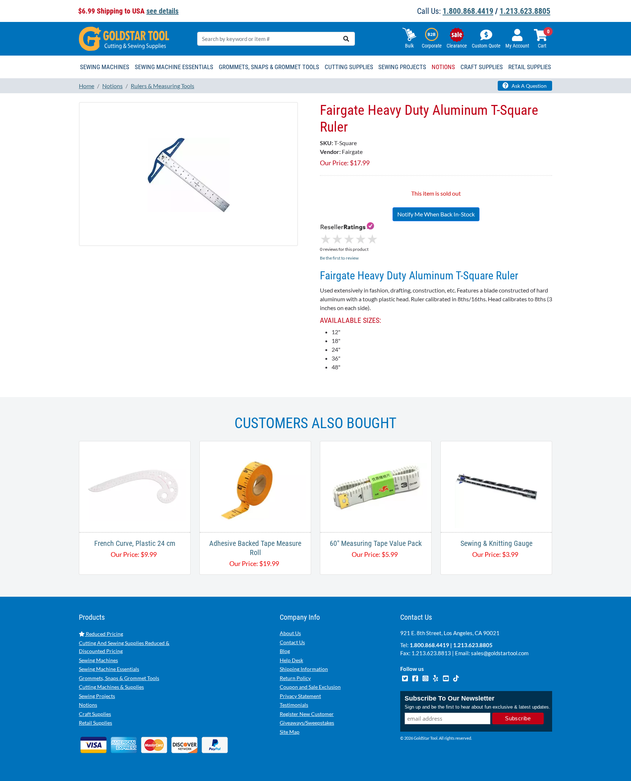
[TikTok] (455, 677)
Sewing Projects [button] (402, 67)
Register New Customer (307, 714)
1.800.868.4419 (468, 11)
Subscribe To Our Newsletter (449, 698)
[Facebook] (415, 677)
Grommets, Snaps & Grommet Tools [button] (269, 67)
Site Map (289, 732)
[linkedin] (436, 677)
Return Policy (295, 678)
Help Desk (291, 660)
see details (162, 11)
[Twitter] (405, 677)
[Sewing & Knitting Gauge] (496, 485)
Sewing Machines (98, 660)
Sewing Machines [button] (104, 67)
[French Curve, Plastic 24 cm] (135, 485)
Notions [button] (443, 67)
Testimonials (294, 705)
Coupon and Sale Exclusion (310, 687)
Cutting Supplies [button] (349, 67)
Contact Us (292, 642)
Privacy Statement (300, 696)
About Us (290, 633)
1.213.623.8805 (525, 11)
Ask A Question (528, 86)
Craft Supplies (95, 714)
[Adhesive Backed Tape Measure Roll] (255, 485)
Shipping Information (304, 669)
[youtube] (446, 677)
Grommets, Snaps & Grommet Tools (119, 678)
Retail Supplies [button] (529, 67)
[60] (376, 485)
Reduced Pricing (104, 634)
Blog (285, 651)
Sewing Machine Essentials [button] (174, 67)
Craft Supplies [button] (481, 67)
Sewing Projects (97, 696)
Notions (88, 705)
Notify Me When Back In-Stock (436, 214)
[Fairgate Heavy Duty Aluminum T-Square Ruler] (189, 173)
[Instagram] (426, 677)
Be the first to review (339, 258)
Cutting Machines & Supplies (111, 687)
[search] (346, 39)
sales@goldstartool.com (499, 653)
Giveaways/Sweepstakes (307, 723)
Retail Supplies (95, 723)
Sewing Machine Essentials (109, 669)
